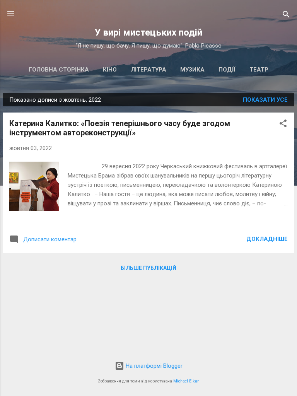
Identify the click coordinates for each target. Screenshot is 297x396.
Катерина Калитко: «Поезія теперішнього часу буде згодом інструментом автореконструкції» (119, 128)
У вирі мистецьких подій (148, 32)
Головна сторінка (59, 69)
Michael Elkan (186, 381)
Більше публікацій (148, 268)
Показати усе (265, 99)
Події (227, 69)
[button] (283, 125)
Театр (258, 69)
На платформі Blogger (153, 365)
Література (148, 69)
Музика (192, 69)
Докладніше (267, 239)
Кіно (110, 69)
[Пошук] (286, 15)
